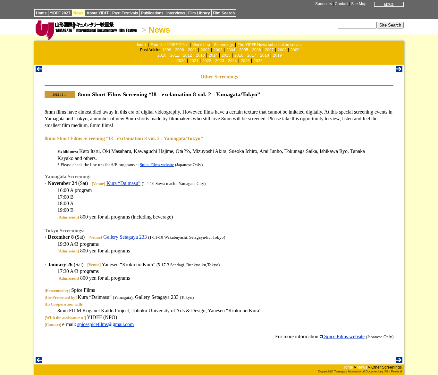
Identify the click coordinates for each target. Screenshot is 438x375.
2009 (295, 50)
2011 (174, 55)
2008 (282, 50)
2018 (264, 55)
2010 (161, 55)
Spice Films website (157, 164)
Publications (152, 13)
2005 (243, 50)
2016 (238, 55)
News (78, 13)
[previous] (39, 70)
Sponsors (323, 4)
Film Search (224, 13)
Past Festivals (125, 13)
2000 (179, 50)
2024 (232, 61)
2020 (181, 61)
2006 (256, 50)
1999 (166, 50)
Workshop (201, 45)
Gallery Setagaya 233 (125, 237)
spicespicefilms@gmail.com (105, 324)
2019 (277, 55)
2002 (205, 50)
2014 (213, 55)
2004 (230, 50)
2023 (219, 61)
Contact (341, 4)
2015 (226, 55)
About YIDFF (98, 13)
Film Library (199, 13)
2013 (200, 55)
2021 (194, 61)
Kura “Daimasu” (123, 183)
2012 (187, 55)
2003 (218, 50)
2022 (206, 61)
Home (41, 13)
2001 (192, 50)
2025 (245, 61)
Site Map (358, 4)
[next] (399, 70)
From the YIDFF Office (169, 45)
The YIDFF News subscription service (270, 45)
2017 (251, 55)
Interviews (175, 13)
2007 (269, 50)
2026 (258, 61)
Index (142, 45)
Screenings (224, 45)
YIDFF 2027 (60, 13)
